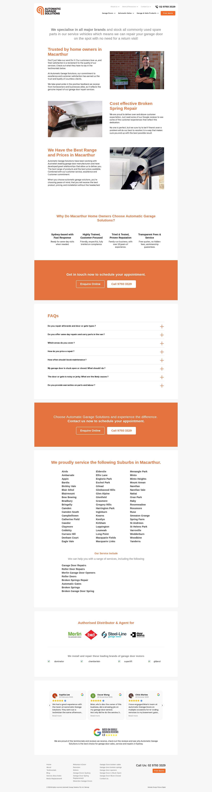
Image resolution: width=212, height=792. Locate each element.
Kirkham (101, 523)
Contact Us (145, 6)
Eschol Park (103, 482)
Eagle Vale (68, 541)
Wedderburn (137, 534)
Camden (66, 508)
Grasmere (101, 501)
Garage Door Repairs (74, 565)
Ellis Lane (101, 475)
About (48, 767)
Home (48, 764)
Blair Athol (68, 490)
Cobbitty (67, 530)
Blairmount (68, 493)
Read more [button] (57, 716)
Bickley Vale (69, 486)
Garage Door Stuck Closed (110, 776)
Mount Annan (138, 482)
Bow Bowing (69, 497)
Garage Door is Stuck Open (110, 773)
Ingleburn (101, 512)
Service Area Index (53, 776)
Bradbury (67, 501)
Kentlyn (100, 519)
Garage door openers (108, 770)
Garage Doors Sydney (82, 773)
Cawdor (66, 523)
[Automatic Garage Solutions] (49, 10)
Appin (65, 479)
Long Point (102, 534)
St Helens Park (138, 526)
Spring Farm (137, 519)
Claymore (67, 526)
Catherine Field (71, 519)
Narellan (135, 486)
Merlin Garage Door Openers (78, 572)
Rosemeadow (138, 504)
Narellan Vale (137, 490)
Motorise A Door (79, 764)
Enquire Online (90, 284)
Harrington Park (105, 508)
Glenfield (101, 497)
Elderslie (101, 471)
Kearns (100, 515)
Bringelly (67, 504)
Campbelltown (70, 515)
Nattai (133, 493)
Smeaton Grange (140, 515)
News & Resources (129, 6)
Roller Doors (69, 576)
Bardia (65, 482)
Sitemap (86, 787)
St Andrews (136, 523)
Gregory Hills (104, 504)
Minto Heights (138, 479)
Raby (133, 501)
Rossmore (136, 508)
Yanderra (135, 541)
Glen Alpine (103, 493)
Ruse (133, 512)
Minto (133, 475)
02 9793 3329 (167, 7)
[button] (162, 705)
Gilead (100, 486)
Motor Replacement (54, 778)
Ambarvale (68, 475)
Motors (76, 770)
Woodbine (136, 537)
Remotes (76, 767)
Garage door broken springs (111, 767)
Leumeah (101, 530)
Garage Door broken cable (110, 764)
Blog (48, 773)
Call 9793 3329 (121, 284)
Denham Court (70, 537)
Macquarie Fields (106, 537)
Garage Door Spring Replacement (81, 777)
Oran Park (136, 497)
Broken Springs (71, 587)
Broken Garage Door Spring (78, 591)
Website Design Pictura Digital (157, 787)
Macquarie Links (105, 541)
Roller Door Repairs (73, 569)
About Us (114, 6)
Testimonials (51, 770)
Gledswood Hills (105, 490)
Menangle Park (138, 471)
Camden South (70, 512)
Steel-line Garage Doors (82, 781)
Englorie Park (104, 479)
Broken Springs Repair (75, 580)
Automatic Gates (71, 583)
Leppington (102, 526)
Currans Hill (69, 534)
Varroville (135, 530)
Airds (65, 471)
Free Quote (159, 771)
